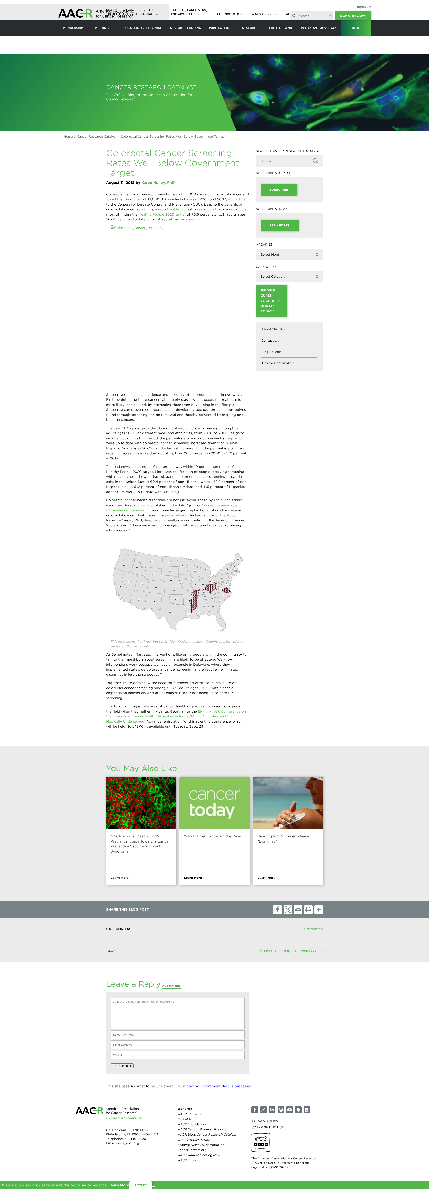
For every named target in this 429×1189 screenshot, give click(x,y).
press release (176, 515)
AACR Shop (187, 1160)
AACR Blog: (207, 1134)
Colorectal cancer (307, 951)
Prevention (313, 929)
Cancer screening (275, 951)
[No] (154, 1186)
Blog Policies (271, 352)
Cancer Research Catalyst (97, 136)
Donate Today (353, 15)
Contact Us (270, 340)
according (236, 199)
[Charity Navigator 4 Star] (260, 1142)
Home (68, 136)
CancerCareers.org (192, 1150)
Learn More (120, 877)
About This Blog (274, 329)
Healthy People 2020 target (162, 214)
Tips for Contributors (277, 363)
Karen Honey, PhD (158, 182)
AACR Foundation (192, 1124)
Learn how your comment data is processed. (214, 1086)
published (178, 209)
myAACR (364, 7)
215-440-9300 (135, 1139)
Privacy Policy (264, 1121)
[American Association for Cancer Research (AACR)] (97, 14)
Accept (140, 1185)
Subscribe (278, 189)
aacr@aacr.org (127, 1143)
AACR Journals (189, 1114)
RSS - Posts (279, 225)
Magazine (196, 1140)
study (144, 505)
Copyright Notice (267, 1127)
